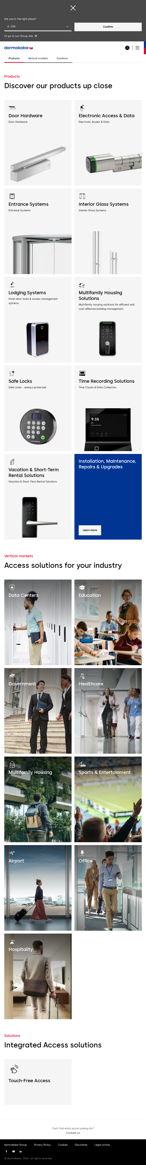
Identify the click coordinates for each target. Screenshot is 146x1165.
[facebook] (6, 1151)
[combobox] (38, 27)
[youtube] (13, 1151)
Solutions (62, 58)
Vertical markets (38, 58)
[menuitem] (18, 48)
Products (14, 58)
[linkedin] (20, 1151)
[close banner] (73, 7)
